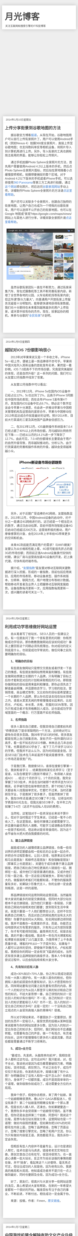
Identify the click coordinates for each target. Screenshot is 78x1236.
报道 (34, 135)
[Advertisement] (39, 70)
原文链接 (53, 1200)
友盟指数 (29, 568)
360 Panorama (23, 182)
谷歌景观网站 (51, 186)
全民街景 (35, 315)
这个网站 (11, 186)
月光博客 (22, 16)
